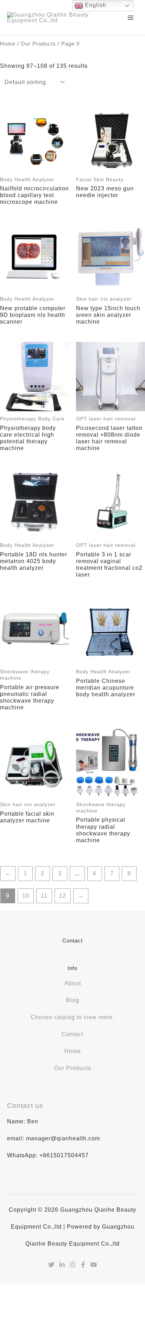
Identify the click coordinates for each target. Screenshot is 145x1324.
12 (62, 896)
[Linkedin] (62, 1264)
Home (7, 44)
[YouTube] (93, 1264)
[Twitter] (51, 1264)
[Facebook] (83, 1264)
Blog (72, 1000)
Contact (72, 1034)
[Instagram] (72, 1264)
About (72, 983)
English (94, 5)
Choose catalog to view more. (72, 1017)
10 (25, 896)
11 (44, 896)
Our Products (38, 44)
